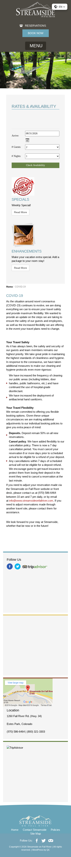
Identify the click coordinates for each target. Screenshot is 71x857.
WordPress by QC (41, 850)
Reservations (35, 25)
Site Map (35, 833)
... (27, 140)
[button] (59, 6)
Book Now (35, 33)
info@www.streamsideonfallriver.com (31, 500)
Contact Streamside (34, 829)
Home (9, 286)
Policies (55, 829)
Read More (20, 212)
